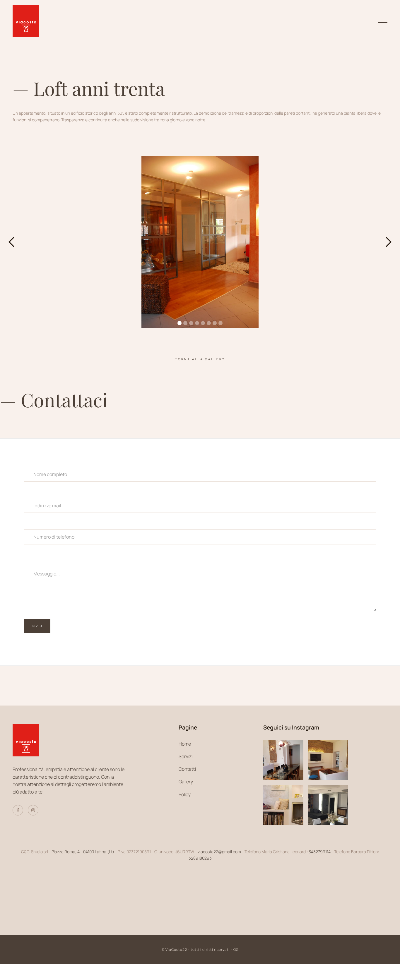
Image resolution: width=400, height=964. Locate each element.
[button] (11, 242)
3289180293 (200, 858)
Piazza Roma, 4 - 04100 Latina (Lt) (83, 851)
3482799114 (320, 851)
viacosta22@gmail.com (219, 851)
